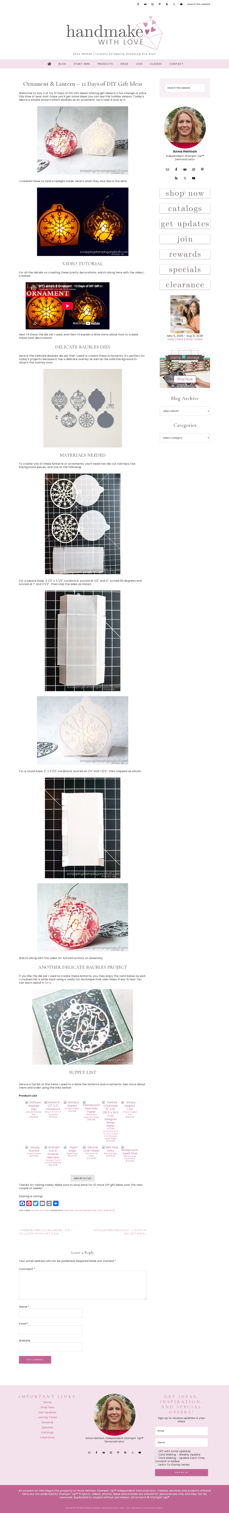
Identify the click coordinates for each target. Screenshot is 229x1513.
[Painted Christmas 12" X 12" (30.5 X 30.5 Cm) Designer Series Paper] (110, 1126)
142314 (72, 1111)
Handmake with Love (114, 33)
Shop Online (194, 339)
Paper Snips (72, 1153)
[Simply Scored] (33, 1151)
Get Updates (47, 1412)
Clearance (47, 1437)
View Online (175, 339)
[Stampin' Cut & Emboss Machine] (53, 1157)
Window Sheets (72, 1108)
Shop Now (47, 1407)
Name (24, 1306)
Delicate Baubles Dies (34, 1113)
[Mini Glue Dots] (110, 1151)
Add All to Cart (83, 1178)
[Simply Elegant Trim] (129, 1109)
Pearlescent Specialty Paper (91, 1115)
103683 (110, 1156)
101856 (53, 1117)
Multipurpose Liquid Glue (130, 1157)
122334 (34, 1156)
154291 (91, 1119)
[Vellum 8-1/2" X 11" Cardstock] (53, 1109)
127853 (91, 1158)
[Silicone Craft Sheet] (91, 1151)
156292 (110, 1141)
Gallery (35, 1210)
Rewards (47, 1422)
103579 (72, 1156)
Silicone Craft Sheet (91, 1154)
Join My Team (47, 1417)
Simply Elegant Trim (130, 1113)
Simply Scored (34, 1153)
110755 (130, 1161)
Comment (27, 1269)
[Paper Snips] (72, 1151)
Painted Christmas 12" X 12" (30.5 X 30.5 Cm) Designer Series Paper (110, 1133)
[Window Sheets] (72, 1106)
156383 (33, 1117)
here (48, 983)
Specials (47, 1427)
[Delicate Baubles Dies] (33, 1109)
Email (24, 1323)
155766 (129, 1117)
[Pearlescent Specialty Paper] (91, 1112)
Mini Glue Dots (111, 1153)
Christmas (69, 1210)
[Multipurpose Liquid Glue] (129, 1153)
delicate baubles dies (85, 1210)
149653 (53, 1165)
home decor (109, 1210)
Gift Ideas (45, 1210)
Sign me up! (182, 1472)
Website (25, 1340)
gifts (99, 1210)
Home (47, 1402)
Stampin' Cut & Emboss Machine (53, 1161)
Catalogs (47, 1432)
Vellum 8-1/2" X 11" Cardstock (53, 1113)
